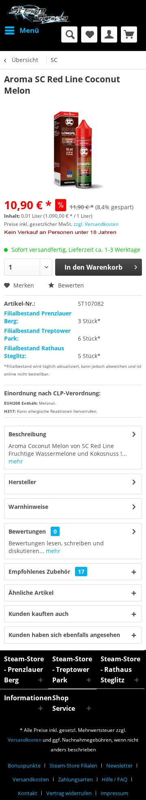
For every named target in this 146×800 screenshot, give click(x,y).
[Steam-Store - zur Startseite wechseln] (38, 15)
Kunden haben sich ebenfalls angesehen (64, 635)
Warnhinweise (28, 506)
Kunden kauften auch (39, 614)
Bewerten (70, 285)
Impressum (114, 793)
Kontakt (27, 793)
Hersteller (22, 482)
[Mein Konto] (109, 34)
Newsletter (119, 765)
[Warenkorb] (129, 34)
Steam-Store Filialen (73, 765)
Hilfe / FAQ (114, 779)
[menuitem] (21, 30)
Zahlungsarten (75, 779)
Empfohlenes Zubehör (46, 571)
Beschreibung (27, 434)
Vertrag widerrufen (69, 793)
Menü (29, 30)
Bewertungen (27, 531)
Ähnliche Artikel (31, 592)
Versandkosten (24, 739)
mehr (16, 461)
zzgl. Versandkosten (95, 224)
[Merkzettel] (89, 34)
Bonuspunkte (24, 765)
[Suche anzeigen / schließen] (69, 34)
